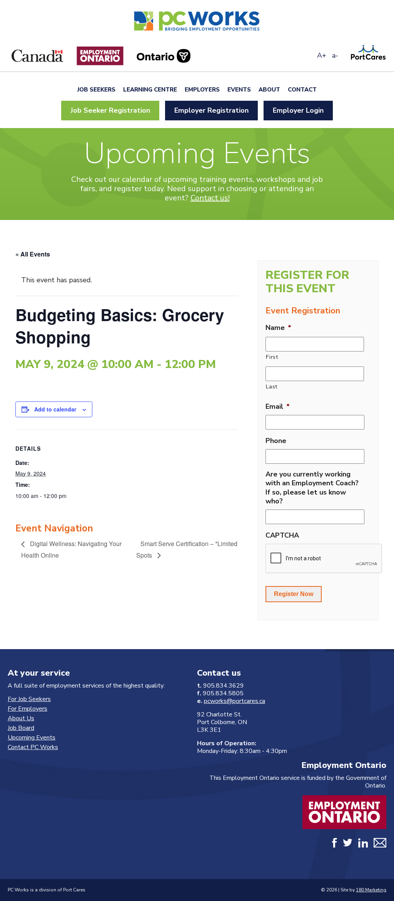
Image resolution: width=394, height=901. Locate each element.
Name (278, 327)
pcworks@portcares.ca (234, 701)
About (269, 89)
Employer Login (298, 110)
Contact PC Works (33, 747)
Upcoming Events (31, 737)
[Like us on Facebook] (334, 844)
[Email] (380, 844)
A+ (321, 55)
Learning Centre (150, 89)
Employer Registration (211, 110)
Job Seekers (96, 89)
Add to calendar (55, 409)
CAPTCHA (282, 535)
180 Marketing (371, 890)
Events (239, 89)
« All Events (32, 254)
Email (277, 406)
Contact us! (210, 198)
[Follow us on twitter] (347, 844)
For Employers (27, 708)
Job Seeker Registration (110, 110)
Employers (202, 89)
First (272, 357)
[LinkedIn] (363, 844)
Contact (302, 89)
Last (272, 386)
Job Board (21, 728)
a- (335, 55)
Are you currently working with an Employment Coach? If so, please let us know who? (312, 488)
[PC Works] (197, 33)
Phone (275, 440)
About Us (21, 718)
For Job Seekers (29, 699)
